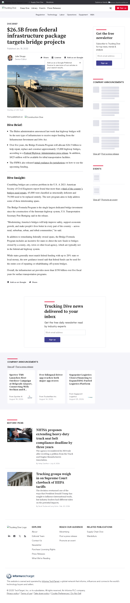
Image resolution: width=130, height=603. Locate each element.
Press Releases (54, 8)
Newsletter (36, 545)
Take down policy (42, 593)
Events (42, 8)
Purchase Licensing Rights (43, 549)
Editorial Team (38, 536)
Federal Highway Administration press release (46, 153)
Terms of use (26, 593)
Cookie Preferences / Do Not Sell (66, 593)
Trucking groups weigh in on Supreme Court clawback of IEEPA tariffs (53, 480)
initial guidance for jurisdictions (49, 162)
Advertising (64, 531)
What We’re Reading (41, 558)
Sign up (123, 8)
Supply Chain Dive (37, 2)
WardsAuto (49, 2)
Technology (52, 15)
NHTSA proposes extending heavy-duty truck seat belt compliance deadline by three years (54, 438)
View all (96, 154)
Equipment (83, 15)
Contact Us (37, 540)
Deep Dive (24, 8)
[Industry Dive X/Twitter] (19, 536)
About (34, 531)
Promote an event (109, 199)
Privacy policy (13, 593)
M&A (92, 15)
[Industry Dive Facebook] (14, 536)
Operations (71, 15)
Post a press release (110, 154)
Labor (62, 15)
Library (34, 8)
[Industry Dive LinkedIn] (9, 536)
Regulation (40, 15)
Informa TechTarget (50, 581)
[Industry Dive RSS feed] (25, 536)
